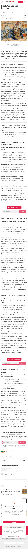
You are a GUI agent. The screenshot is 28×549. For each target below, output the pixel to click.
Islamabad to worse (6, 489)
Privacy (20, 538)
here (14, 58)
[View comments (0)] (7, 18)
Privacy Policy (14, 532)
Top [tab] (2, 486)
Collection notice (14, 539)
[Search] (25, 486)
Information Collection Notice (16, 531)
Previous (5, 460)
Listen (25, 15)
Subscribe (20, 1)
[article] (14, 493)
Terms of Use (20, 530)
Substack (8, 546)
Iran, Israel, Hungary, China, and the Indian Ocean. (10, 492)
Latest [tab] (6, 486)
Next (24, 460)
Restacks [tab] (10, 469)
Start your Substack (10, 543)
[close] (24, 501)
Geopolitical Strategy (6, 125)
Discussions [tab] (11, 486)
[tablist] (6, 469)
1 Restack (11, 451)
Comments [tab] (4, 469)
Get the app (20, 543)
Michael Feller (9, 494)
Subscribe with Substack (15, 527)
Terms (24, 538)
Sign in (25, 1)
